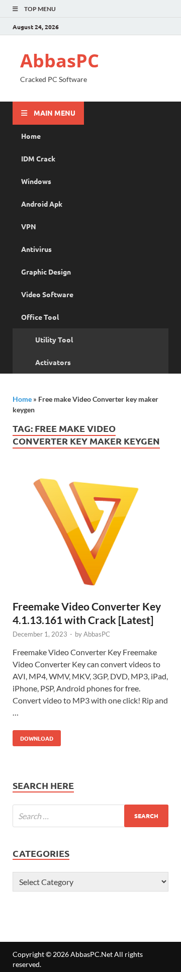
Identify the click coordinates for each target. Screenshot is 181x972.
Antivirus (36, 248)
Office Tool (40, 316)
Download (33, 736)
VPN (28, 226)
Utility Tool (54, 339)
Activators (53, 362)
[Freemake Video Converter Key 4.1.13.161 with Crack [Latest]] (90, 533)
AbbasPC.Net (91, 954)
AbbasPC (59, 60)
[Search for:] (90, 816)
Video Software (47, 294)
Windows (36, 181)
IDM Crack (38, 158)
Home (31, 135)
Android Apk (41, 203)
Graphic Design (46, 271)
